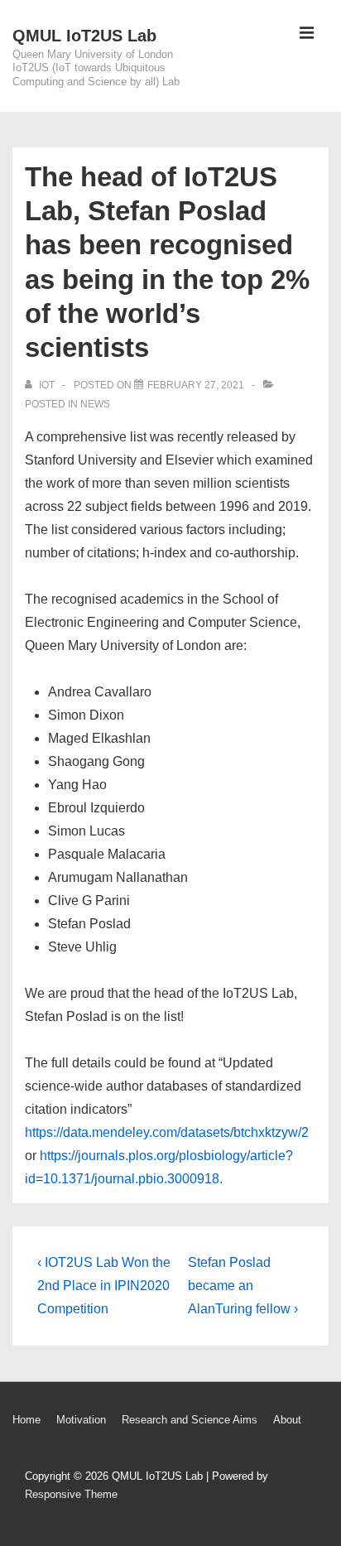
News (95, 404)
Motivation (81, 1420)
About (287, 1420)
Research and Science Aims (189, 1420)
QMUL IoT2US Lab (84, 35)
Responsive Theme (71, 1494)
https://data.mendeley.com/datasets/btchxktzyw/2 (167, 1132)
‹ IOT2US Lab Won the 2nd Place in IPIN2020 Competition (103, 1285)
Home (26, 1420)
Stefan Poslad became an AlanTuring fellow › (243, 1285)
